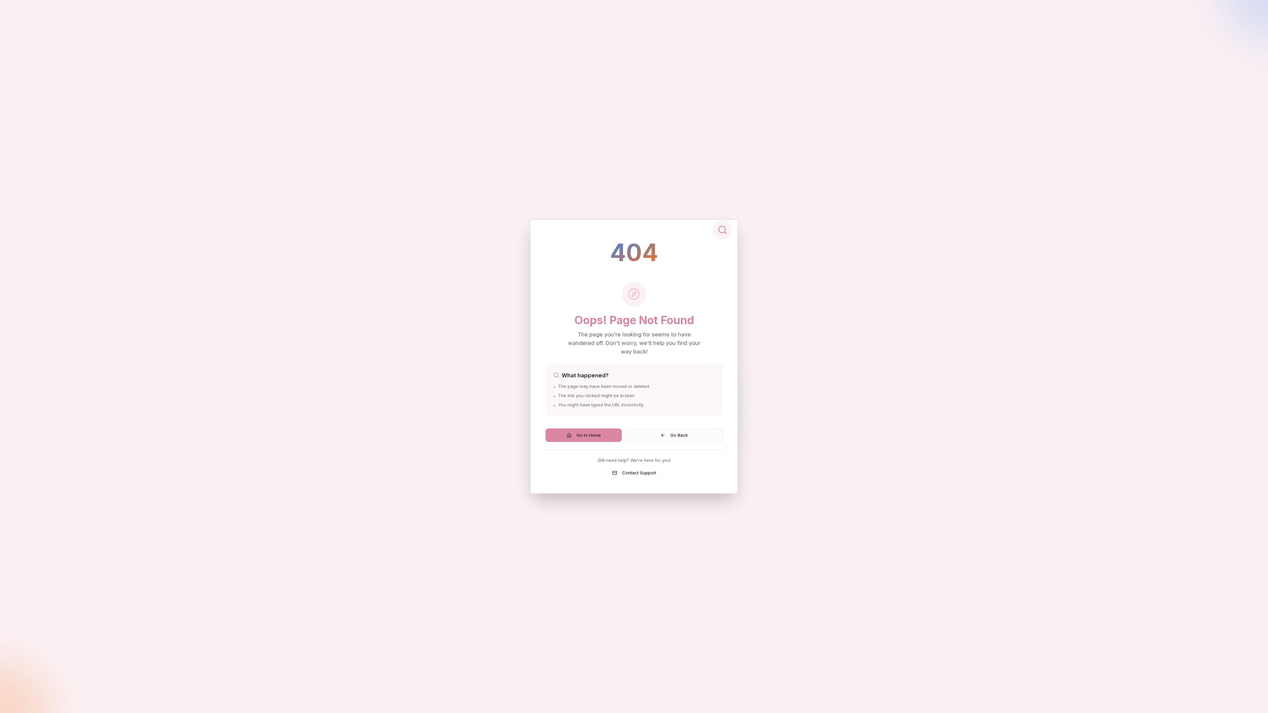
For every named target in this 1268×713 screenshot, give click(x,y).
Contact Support (639, 472)
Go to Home (589, 435)
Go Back (679, 435)
